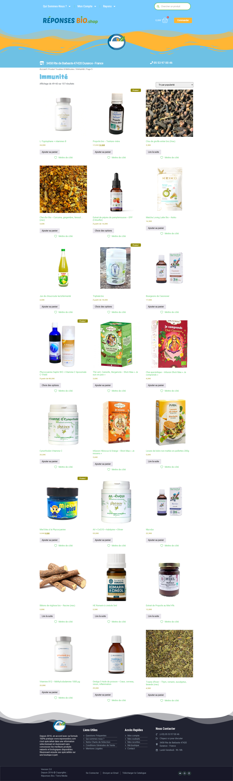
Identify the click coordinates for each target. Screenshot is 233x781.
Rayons (107, 6)
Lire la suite (153, 152)
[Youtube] (180, 773)
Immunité (80, 69)
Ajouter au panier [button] (50, 152)
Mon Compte (85, 6)
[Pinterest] (184, 773)
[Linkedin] (189, 773)
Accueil (43, 69)
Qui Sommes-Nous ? (55, 6)
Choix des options (103, 230)
